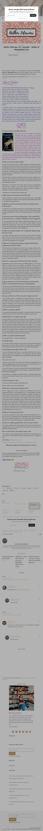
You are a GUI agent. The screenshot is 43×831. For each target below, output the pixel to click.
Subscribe (33, 15)
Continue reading (21, 18)
